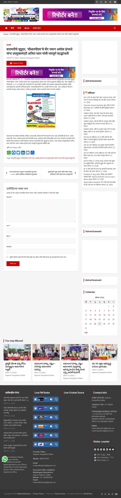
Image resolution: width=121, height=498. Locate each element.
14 (104, 315)
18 (90, 319)
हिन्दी (12, 28)
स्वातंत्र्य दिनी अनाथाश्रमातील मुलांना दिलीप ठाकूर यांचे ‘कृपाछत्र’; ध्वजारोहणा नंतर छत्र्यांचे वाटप (16, 435)
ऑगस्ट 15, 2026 (10, 373)
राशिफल (91, 92)
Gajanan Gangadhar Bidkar (30, 58)
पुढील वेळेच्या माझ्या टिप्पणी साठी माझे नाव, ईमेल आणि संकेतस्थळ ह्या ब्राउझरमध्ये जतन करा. (38, 257)
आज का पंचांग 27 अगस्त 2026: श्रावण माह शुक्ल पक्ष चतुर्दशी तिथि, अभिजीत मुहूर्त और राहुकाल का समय (99, 163)
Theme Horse (59, 494)
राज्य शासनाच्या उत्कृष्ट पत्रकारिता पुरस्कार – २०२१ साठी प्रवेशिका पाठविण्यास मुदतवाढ (23, 173)
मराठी (19, 28)
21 (104, 319)
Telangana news (12, 358)
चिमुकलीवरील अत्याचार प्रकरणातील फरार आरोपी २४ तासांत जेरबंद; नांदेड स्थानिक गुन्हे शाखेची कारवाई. (15, 422)
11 (90, 315)
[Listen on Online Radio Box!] (56, 399)
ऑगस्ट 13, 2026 (97, 370)
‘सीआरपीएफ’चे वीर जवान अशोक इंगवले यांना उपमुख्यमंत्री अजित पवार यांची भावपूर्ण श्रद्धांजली (48, 158)
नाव (8, 226)
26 (95, 324)
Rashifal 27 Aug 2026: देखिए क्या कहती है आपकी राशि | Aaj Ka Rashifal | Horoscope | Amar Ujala (99, 176)
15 (109, 315)
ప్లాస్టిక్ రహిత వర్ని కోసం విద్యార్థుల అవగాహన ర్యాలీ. (15, 366)
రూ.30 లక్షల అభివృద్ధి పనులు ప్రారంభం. (101, 365)
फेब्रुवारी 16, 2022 (12, 58)
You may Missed (14, 340)
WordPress (88, 494)
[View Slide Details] (40, 72)
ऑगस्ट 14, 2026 (39, 373)
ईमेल (8, 236)
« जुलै (85, 333)
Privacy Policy (38, 494)
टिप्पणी (9, 197)
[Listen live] (35, 399)
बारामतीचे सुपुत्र (15, 158)
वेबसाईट (9, 247)
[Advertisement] (100, 57)
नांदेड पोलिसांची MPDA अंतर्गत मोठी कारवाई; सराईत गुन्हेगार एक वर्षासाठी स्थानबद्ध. (15, 410)
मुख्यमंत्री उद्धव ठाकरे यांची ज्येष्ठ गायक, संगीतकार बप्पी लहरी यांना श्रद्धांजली (60, 173)
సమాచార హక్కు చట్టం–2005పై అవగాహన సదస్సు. (44, 366)
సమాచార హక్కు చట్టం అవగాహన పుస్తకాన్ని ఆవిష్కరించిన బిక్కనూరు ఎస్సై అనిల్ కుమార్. (74, 368)
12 (95, 315)
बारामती (8, 45)
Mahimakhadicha (24, 494)
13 (100, 315)
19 (95, 319)
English (37, 28)
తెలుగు (26, 28)
